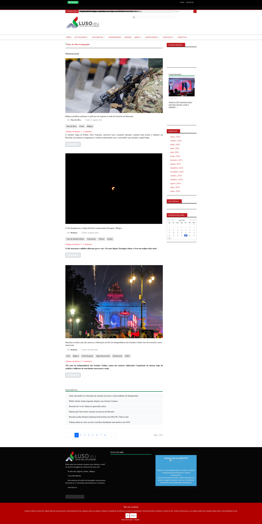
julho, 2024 (175, 187)
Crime (82, 126)
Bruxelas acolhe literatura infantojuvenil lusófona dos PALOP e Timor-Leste (98, 417)
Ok (127, 515)
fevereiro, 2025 (176, 160)
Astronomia (91, 239)
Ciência (101, 239)
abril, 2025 (174, 152)
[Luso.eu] (83, 23)
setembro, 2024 (176, 179)
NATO (127, 356)
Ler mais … (74, 144)
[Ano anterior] (169, 220)
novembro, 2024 (177, 172)
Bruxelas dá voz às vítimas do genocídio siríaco (87, 406)
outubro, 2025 (176, 141)
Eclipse (110, 239)
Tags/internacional (103, 356)
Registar (189, 2)
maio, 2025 (174, 148)
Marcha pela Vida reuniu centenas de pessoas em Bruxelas (91, 412)
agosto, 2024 (175, 183)
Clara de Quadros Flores (75, 239)
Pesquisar (195, 11)
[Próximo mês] (190, 220)
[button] (81, 37)
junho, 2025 (175, 144)
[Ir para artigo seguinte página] (109, 435)
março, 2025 (175, 156)
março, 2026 (175, 137)
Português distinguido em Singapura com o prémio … (180, 105)
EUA (68, 356)
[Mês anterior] (173, 220)
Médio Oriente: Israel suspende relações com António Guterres (93, 401)
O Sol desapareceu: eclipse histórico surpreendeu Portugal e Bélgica (93, 228)
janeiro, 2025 (175, 164)
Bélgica (90, 126)
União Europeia (87, 356)
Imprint (137, 520)
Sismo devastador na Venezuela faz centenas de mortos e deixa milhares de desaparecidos (103, 396)
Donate (74, 2)
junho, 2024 (175, 191)
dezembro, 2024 (176, 168)
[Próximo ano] (194, 220)
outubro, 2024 (176, 176)
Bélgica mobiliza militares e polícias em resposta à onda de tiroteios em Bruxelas (99, 116)
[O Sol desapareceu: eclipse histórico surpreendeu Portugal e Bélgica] (113, 188)
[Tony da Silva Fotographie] (77, 44)
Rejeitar (133, 515)
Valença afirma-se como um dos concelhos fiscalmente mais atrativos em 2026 (99, 422)
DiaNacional (117, 356)
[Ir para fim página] (113, 435)
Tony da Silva (71, 126)
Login (182, 2)
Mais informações (127, 520)
